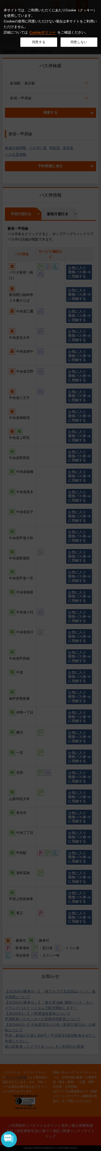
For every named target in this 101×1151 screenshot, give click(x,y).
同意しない (79, 42)
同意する (39, 42)
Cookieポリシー (42, 32)
